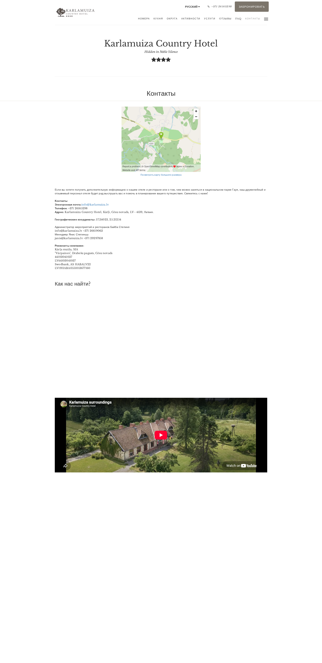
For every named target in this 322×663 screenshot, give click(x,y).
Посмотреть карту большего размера (161, 174)
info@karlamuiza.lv (95, 204)
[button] (266, 18)
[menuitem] (144, 18)
